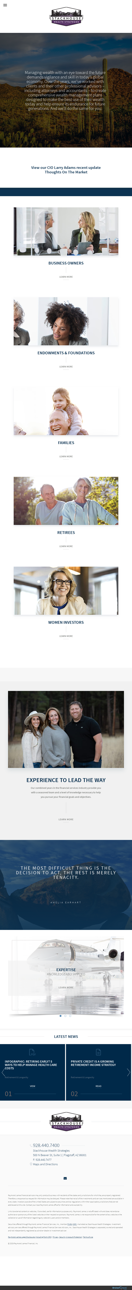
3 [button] (70, 1016)
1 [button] (60, 1016)
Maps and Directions (45, 1164)
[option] (66, 975)
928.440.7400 (46, 1145)
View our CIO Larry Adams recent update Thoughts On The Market (66, 170)
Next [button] (128, 1072)
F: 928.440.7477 (42, 1160)
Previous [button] (4, 1072)
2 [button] (65, 1016)
